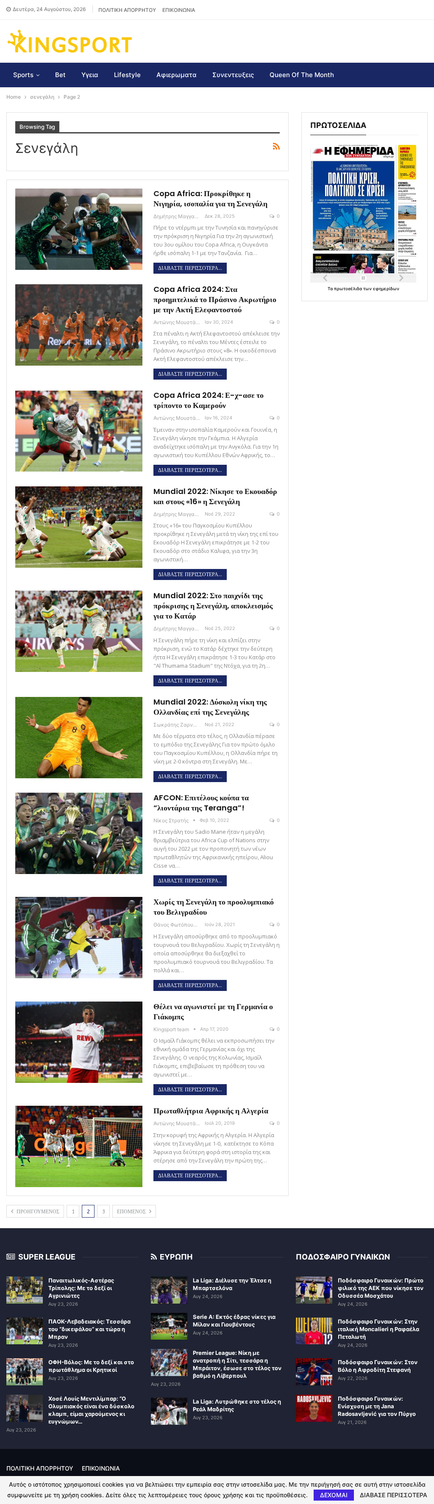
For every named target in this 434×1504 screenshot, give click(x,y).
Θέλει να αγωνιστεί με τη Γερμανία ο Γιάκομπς (213, 1011)
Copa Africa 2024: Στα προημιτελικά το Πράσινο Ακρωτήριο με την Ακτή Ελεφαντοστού (214, 299)
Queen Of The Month (302, 75)
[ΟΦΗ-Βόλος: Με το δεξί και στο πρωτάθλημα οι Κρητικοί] (24, 1371)
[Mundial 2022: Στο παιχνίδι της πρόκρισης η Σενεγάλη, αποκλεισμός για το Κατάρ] (78, 631)
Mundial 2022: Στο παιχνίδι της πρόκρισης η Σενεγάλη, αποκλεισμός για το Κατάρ (213, 605)
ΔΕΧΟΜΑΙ (334, 1494)
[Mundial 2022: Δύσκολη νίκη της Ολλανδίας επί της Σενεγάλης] (78, 737)
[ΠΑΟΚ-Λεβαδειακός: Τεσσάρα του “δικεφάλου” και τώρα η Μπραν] (24, 1331)
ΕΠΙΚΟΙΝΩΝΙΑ (178, 10)
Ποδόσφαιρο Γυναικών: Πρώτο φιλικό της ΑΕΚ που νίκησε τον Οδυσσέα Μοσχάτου (380, 1288)
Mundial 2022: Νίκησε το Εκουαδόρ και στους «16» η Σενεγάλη (215, 496)
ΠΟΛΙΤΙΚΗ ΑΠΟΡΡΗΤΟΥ (127, 10)
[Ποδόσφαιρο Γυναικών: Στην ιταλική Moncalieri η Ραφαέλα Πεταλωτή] (314, 1331)
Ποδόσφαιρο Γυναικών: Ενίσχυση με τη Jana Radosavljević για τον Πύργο (377, 1406)
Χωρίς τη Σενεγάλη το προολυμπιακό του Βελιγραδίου (213, 906)
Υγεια (89, 75)
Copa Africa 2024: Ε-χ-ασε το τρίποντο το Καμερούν (208, 400)
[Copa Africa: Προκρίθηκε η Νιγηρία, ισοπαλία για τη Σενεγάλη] (78, 229)
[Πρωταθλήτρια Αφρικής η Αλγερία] (78, 1146)
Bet (60, 75)
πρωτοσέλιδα (348, 288)
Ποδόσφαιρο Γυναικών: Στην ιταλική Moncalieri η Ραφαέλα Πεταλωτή (378, 1329)
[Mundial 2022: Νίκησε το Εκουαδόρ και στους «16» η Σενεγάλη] (78, 527)
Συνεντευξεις (233, 75)
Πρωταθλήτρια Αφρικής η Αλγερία (210, 1110)
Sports (23, 75)
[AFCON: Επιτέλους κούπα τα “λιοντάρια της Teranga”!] (78, 833)
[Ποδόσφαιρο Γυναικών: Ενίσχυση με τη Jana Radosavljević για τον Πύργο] (314, 1408)
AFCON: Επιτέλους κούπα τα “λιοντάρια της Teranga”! (201, 802)
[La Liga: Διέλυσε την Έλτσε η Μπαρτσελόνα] (169, 1290)
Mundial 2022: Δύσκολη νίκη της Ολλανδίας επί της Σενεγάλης (210, 707)
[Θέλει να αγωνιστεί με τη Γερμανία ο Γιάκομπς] (78, 1042)
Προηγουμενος (37, 1212)
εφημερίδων (386, 288)
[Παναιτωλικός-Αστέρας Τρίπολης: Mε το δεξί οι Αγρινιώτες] (24, 1290)
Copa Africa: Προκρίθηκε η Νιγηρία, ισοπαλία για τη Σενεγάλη (210, 198)
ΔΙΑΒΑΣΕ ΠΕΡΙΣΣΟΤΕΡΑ (393, 1495)
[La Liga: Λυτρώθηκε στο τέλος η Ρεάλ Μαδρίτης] (169, 1411)
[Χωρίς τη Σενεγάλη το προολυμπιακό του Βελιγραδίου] (78, 937)
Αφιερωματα (176, 75)
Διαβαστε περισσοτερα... (190, 268)
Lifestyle (127, 75)
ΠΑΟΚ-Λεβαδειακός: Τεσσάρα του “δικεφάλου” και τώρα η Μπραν (89, 1329)
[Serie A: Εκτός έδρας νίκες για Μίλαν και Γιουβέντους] (169, 1326)
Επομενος (132, 1212)
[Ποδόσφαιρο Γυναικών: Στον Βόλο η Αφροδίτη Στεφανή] (314, 1371)
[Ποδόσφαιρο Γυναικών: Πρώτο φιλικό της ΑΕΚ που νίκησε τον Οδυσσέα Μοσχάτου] (314, 1290)
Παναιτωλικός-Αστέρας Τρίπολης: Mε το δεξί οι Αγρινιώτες (81, 1288)
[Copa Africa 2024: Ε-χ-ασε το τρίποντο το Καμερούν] (78, 431)
